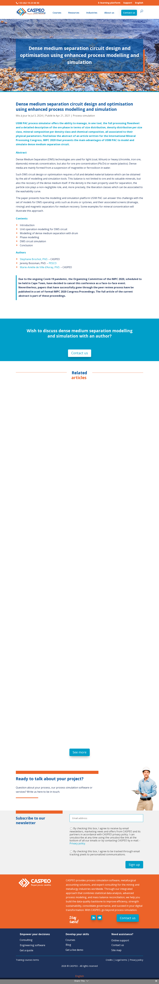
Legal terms (121, 959)
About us (109, 13)
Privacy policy (136, 959)
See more (79, 752)
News (45, 479)
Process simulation (84, 115)
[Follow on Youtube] (99, 917)
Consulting (39, 13)
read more (25, 495)
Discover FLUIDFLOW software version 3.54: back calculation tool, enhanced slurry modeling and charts (76, 592)
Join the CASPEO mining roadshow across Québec (53, 711)
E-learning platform (109, 3)
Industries (91, 13)
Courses (57, 13)
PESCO (53, 263)
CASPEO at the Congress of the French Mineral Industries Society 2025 (68, 474)
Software (21, 13)
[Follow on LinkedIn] (93, 917)
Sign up (134, 864)
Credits (109, 959)
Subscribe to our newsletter (30, 820)
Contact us (129, 12)
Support (127, 3)
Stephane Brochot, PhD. (34, 259)
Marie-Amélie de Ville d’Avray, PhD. (40, 267)
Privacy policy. (78, 843)
